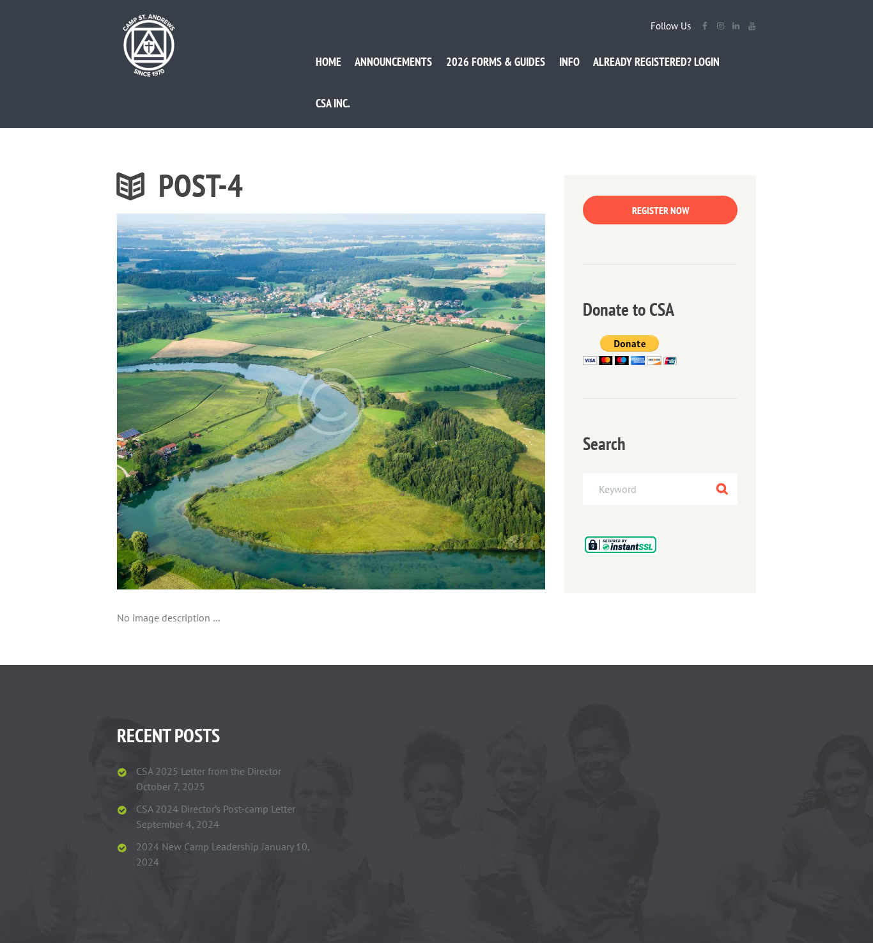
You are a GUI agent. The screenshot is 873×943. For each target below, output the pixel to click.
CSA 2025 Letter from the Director (208, 771)
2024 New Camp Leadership (197, 846)
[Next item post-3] (438, 401)
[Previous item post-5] (224, 401)
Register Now (660, 210)
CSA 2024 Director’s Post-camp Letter (215, 808)
